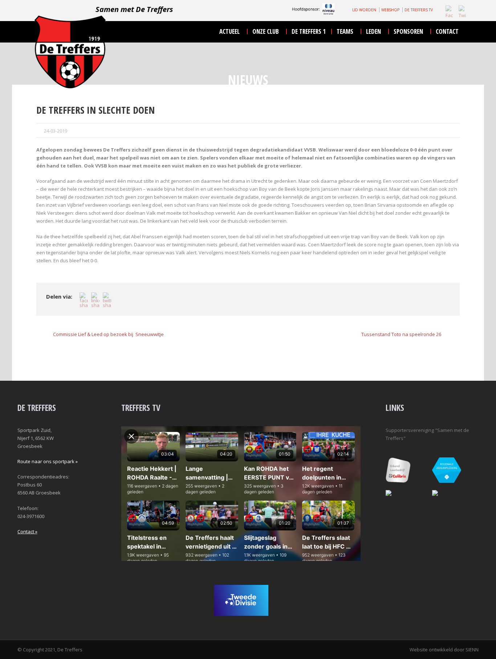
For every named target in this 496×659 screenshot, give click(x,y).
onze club (265, 31)
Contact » (27, 531)
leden (373, 31)
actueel (229, 31)
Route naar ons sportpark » (47, 461)
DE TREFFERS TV (418, 9)
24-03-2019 (55, 131)
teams (345, 31)
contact (447, 31)
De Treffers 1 (309, 31)
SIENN (472, 649)
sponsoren (408, 31)
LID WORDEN (364, 9)
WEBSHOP (390, 9)
